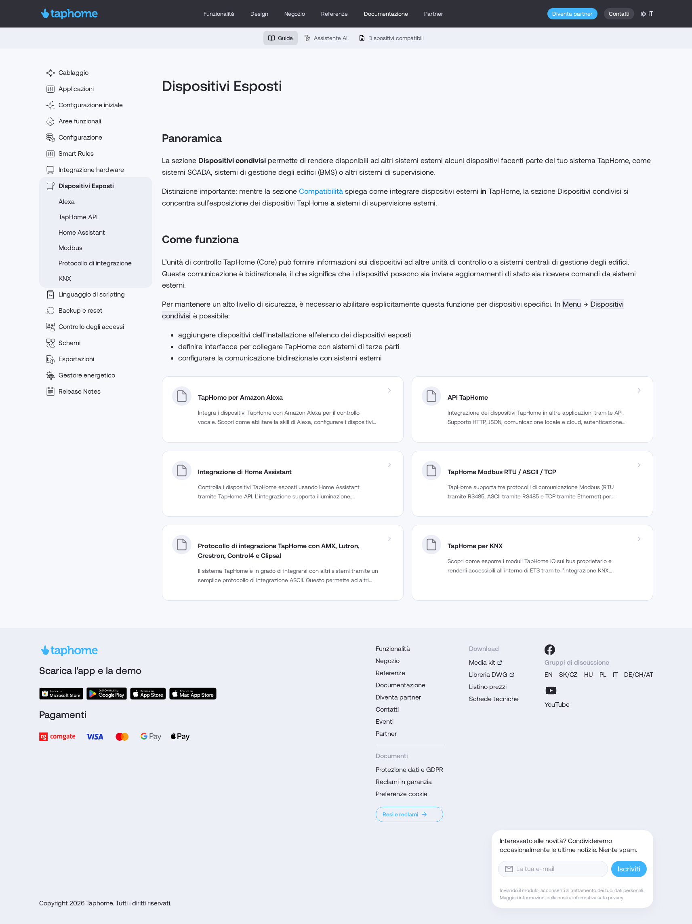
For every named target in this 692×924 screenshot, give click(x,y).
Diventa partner (572, 14)
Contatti (619, 14)
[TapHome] (69, 14)
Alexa (67, 202)
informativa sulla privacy (597, 898)
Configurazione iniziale (91, 105)
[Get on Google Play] (106, 694)
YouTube (557, 704)
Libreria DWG (488, 674)
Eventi (384, 721)
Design (259, 14)
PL (602, 674)
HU (588, 674)
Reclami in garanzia (404, 782)
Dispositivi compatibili (396, 38)
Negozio (294, 14)
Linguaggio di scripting (92, 294)
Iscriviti (629, 869)
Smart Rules (76, 153)
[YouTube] (551, 690)
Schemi (69, 343)
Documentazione (386, 14)
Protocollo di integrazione (95, 263)
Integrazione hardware (91, 170)
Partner (433, 14)
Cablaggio (73, 72)
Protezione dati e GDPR (409, 770)
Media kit (482, 662)
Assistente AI (330, 38)
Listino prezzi (488, 687)
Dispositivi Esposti (86, 186)
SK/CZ (568, 674)
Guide (285, 38)
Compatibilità (321, 191)
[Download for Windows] (61, 694)
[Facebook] (550, 649)
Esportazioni (76, 359)
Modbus (70, 248)
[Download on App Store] (148, 694)
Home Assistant (82, 232)
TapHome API (78, 217)
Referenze (334, 14)
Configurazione (80, 137)
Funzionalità (219, 14)
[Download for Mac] (192, 694)
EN (549, 674)
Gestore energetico (87, 375)
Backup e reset (81, 310)
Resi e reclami (400, 814)
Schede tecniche (494, 699)
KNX (65, 278)
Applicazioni (76, 89)
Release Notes (80, 391)
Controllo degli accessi (91, 327)
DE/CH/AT (638, 674)
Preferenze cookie (401, 794)
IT (615, 674)
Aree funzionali (80, 121)
